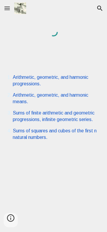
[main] (53, 107)
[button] (7, 8)
